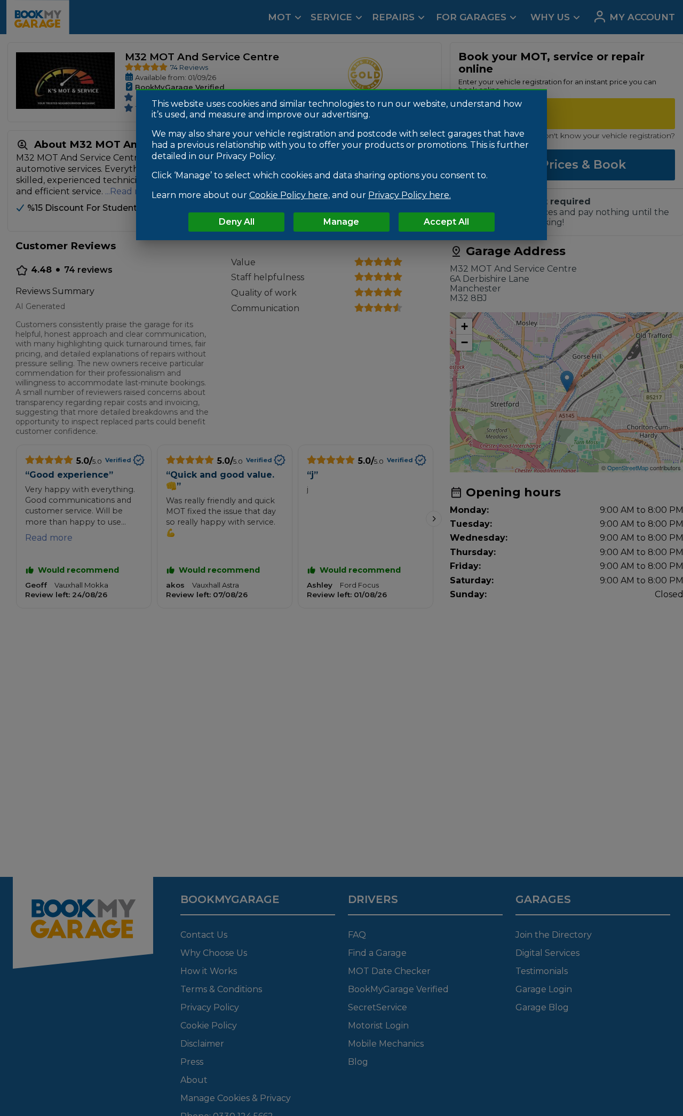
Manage (341, 222)
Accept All (446, 222)
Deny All (237, 222)
